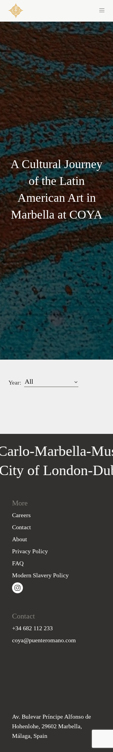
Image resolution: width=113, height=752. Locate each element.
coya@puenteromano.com (44, 640)
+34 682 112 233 (32, 628)
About (19, 539)
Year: (14, 382)
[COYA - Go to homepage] (15, 10)
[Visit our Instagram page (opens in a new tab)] (17, 587)
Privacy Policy (30, 551)
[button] (81, 9)
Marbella (51, 451)
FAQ (18, 563)
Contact (21, 527)
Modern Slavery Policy (40, 575)
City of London (52, 470)
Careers (21, 515)
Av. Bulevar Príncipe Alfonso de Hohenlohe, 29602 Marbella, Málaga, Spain (51, 726)
